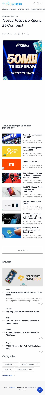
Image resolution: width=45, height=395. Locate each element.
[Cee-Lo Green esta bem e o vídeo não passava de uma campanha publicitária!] (11, 178)
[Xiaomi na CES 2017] (11, 164)
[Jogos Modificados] (9, 9)
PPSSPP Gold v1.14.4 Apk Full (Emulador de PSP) (24, 347)
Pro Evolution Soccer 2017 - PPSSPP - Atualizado (22, 333)
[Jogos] (8, 289)
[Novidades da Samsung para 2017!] (11, 139)
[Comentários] (40, 304)
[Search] (38, 3)
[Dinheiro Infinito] (23, 9)
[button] (34, 3)
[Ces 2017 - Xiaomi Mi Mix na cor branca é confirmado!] (11, 192)
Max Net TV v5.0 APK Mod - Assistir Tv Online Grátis (22, 322)
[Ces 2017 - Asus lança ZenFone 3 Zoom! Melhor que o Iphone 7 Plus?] (11, 219)
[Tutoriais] (9, 308)
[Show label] (8, 375)
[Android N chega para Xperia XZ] (11, 205)
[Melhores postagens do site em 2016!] (11, 151)
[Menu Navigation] (3, 3)
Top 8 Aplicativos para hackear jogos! (22, 312)
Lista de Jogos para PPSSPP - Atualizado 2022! (24, 293)
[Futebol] (8, 329)
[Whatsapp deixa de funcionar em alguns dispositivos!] (11, 232)
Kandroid (13, 387)
